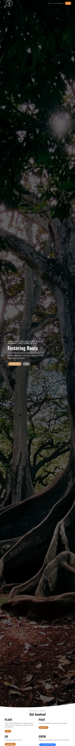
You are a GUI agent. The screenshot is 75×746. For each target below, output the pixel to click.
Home (49, 3)
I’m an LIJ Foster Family (57, 3)
